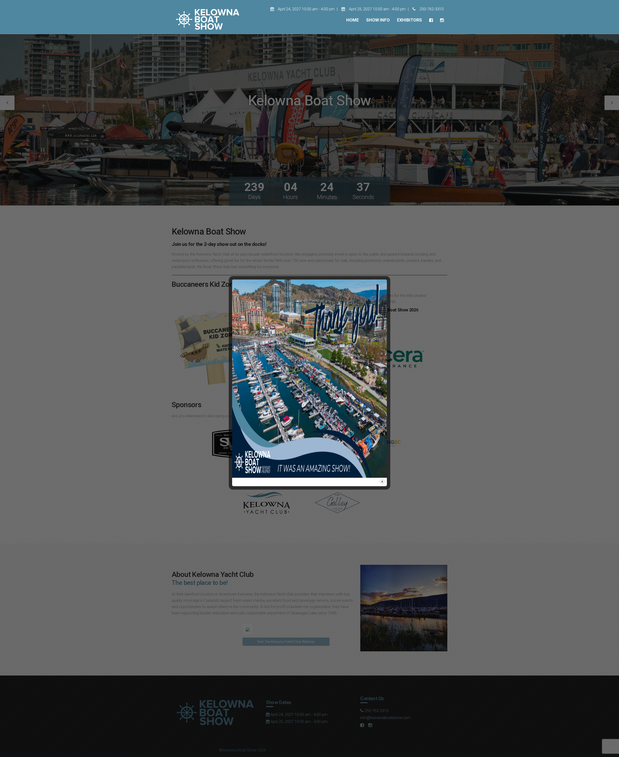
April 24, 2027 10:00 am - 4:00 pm (306, 9)
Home (352, 19)
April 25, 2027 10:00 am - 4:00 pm (377, 9)
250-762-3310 (431, 9)
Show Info (378, 19)
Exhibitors (409, 19)
